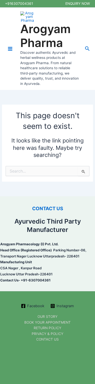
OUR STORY (47, 317)
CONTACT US (47, 208)
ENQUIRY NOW (77, 4)
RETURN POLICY (47, 328)
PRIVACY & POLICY (47, 334)
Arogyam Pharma (45, 36)
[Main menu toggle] (10, 49)
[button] (87, 48)
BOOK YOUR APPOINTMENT (47, 322)
